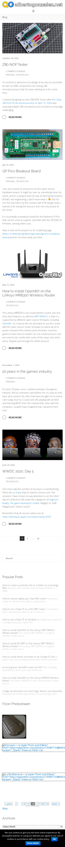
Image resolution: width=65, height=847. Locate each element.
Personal (10, 74)
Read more (33, 843)
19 (47, 803)
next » (56, 803)
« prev (8, 803)
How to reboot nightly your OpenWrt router (24, 598)
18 (42, 803)
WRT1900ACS (41, 316)
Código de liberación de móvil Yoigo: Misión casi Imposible (32, 691)
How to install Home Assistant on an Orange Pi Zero (28, 656)
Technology (22, 74)
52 (38, 538)
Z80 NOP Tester (15, 64)
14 (23, 803)
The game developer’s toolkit (24, 503)
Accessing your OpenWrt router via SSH (22, 667)
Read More (15, 117)
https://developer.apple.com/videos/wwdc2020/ (26, 516)
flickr (5, 808)
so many (17, 492)
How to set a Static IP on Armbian (19, 619)
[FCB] (14, 724)
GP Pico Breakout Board (21, 171)
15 (28, 803)
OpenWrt (7, 323)
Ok (54, 839)
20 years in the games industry (27, 371)
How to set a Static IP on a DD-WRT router (23, 609)
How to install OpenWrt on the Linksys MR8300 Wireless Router (28, 293)
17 (37, 803)
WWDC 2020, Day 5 (18, 471)
